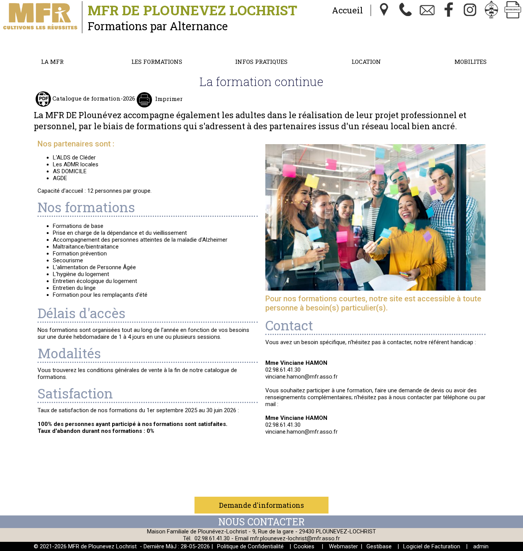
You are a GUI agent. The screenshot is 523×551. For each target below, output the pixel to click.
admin (481, 546)
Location (366, 61)
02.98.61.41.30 (212, 538)
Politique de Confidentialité (250, 546)
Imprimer (169, 98)
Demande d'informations (261, 505)
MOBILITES (470, 61)
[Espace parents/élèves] (492, 10)
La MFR (52, 61)
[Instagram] (470, 10)
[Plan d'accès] (384, 10)
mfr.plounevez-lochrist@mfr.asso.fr (295, 538)
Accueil (347, 10)
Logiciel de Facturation (431, 546)
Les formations (156, 61)
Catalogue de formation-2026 (93, 98)
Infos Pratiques (261, 61)
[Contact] (427, 10)
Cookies (304, 546)
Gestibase (379, 546)
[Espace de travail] (513, 10)
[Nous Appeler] (406, 10)
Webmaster (343, 546)
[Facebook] (449, 10)
